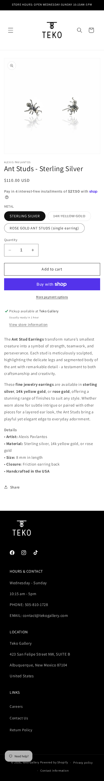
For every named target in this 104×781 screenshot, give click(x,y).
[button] (10, 30)
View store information (28, 324)
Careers (16, 706)
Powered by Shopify (54, 762)
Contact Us (19, 717)
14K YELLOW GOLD (72, 217)
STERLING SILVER (25, 215)
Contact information (54, 770)
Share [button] (15, 487)
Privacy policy (83, 762)
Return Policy (21, 729)
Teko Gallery (30, 762)
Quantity (11, 239)
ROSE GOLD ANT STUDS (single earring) (44, 228)
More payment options (52, 297)
